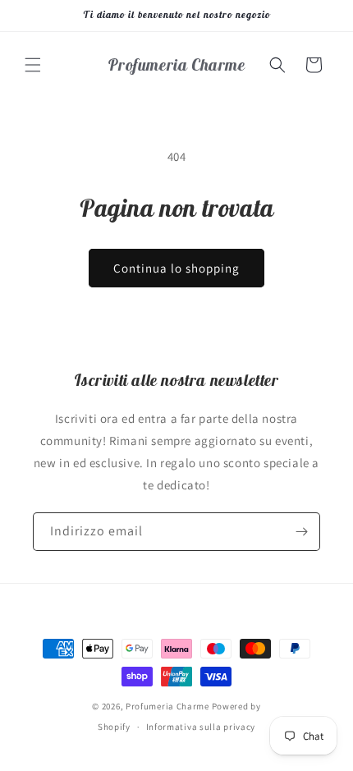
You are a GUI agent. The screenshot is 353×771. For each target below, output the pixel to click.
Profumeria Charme (167, 706)
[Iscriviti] (301, 531)
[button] (33, 65)
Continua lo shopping (176, 268)
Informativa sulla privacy (201, 726)
